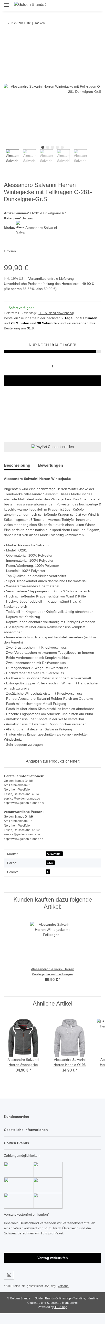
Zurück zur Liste (18, 23)
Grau (50, 873)
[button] (77, 5)
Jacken (27, 218)
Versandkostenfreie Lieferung (53, 279)
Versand (64, 1297)
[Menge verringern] (9, 366)
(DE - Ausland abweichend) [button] (57, 313)
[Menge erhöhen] (95, 366)
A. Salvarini (54, 864)
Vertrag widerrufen (52, 1268)
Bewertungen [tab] (50, 466)
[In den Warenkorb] (8, 38)
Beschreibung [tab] (17, 466)
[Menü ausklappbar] (6, 3)
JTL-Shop (61, 1318)
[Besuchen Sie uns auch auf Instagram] (9, 1286)
